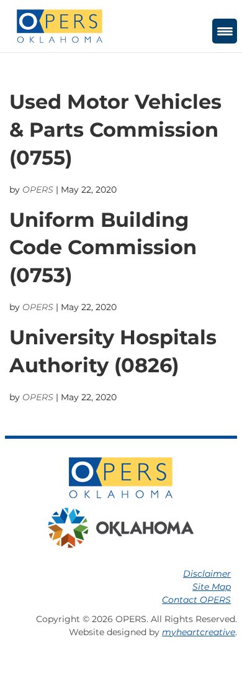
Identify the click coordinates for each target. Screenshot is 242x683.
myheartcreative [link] (198, 632)
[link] (59, 25)
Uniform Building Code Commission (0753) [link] (103, 248)
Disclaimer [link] (207, 573)
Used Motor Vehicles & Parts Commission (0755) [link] (115, 129)
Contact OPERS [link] (196, 599)
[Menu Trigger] (224, 31)
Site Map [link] (211, 586)
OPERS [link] (37, 189)
